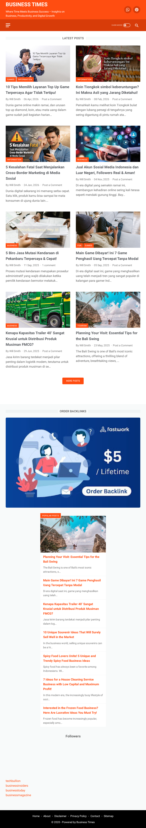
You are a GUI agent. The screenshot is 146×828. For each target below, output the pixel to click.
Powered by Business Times (78, 822)
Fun (79, 245)
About (47, 816)
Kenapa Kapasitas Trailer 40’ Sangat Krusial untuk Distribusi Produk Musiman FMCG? (35, 339)
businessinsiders (17, 785)
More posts (73, 381)
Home (36, 816)
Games (10, 79)
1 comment (49, 265)
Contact (95, 816)
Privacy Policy (78, 816)
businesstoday (15, 790)
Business (82, 159)
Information (25, 79)
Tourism (82, 326)
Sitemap (108, 816)
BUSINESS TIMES (27, 4)
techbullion (13, 781)
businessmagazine (18, 795)
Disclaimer (60, 816)
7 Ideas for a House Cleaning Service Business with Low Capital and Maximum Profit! (71, 684)
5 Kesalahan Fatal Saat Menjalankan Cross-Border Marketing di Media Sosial (35, 173)
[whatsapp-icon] (127, 9)
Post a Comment (52, 99)
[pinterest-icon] (136, 9)
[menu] (8, 25)
